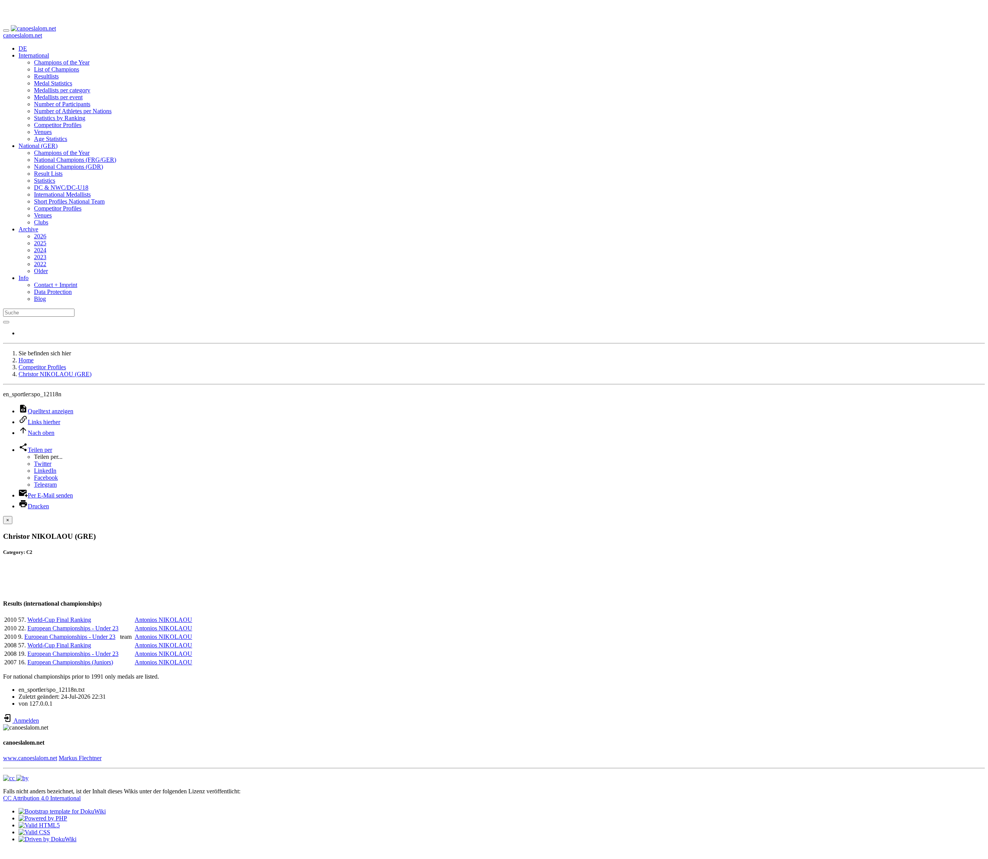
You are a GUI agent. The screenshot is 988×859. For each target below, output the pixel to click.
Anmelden (25, 720)
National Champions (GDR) (68, 166)
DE (23, 48)
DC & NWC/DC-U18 (61, 187)
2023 (40, 257)
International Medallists (62, 194)
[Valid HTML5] (39, 825)
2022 (40, 264)
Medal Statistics (53, 83)
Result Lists (48, 173)
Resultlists (46, 76)
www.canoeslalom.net (30, 758)
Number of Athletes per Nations (73, 111)
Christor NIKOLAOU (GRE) (55, 374)
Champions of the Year (62, 62)
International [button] (34, 55)
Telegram (45, 484)
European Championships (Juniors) (70, 662)
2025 (40, 243)
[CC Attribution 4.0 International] (16, 778)
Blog (40, 298)
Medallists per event (58, 97)
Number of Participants (62, 104)
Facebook (46, 477)
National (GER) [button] (38, 146)
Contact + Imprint (55, 285)
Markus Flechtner (80, 758)
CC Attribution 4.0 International (42, 798)
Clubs (41, 222)
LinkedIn (45, 470)
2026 (40, 236)
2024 (40, 250)
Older (41, 271)
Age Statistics (50, 139)
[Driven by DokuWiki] (47, 839)
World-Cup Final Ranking (59, 619)
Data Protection (53, 292)
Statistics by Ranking (59, 118)
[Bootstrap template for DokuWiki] (62, 811)
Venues (43, 132)
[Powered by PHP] (43, 818)
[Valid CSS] (34, 832)
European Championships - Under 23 (72, 628)
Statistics (44, 180)
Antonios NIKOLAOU (163, 619)
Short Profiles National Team (69, 201)
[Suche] (6, 322)
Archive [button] (28, 229)
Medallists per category (62, 90)
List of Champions (56, 69)
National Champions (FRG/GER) (75, 159)
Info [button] (24, 278)
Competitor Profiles (57, 125)
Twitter (42, 463)
